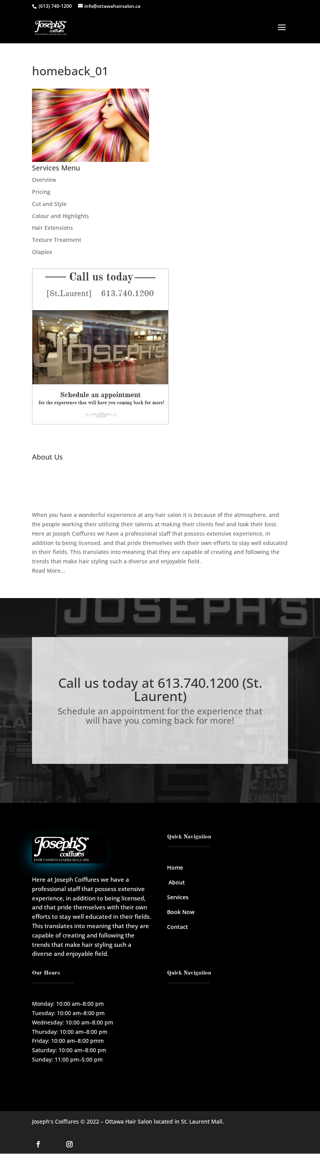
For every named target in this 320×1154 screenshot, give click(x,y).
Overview (44, 179)
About (177, 882)
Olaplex (42, 252)
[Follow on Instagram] (69, 1144)
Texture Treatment (56, 239)
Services (177, 897)
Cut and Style (49, 204)
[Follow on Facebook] (38, 1144)
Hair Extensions (52, 227)
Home (175, 867)
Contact (177, 926)
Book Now (180, 912)
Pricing (41, 191)
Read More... (48, 570)
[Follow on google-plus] (54, 1144)
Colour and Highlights (60, 216)
